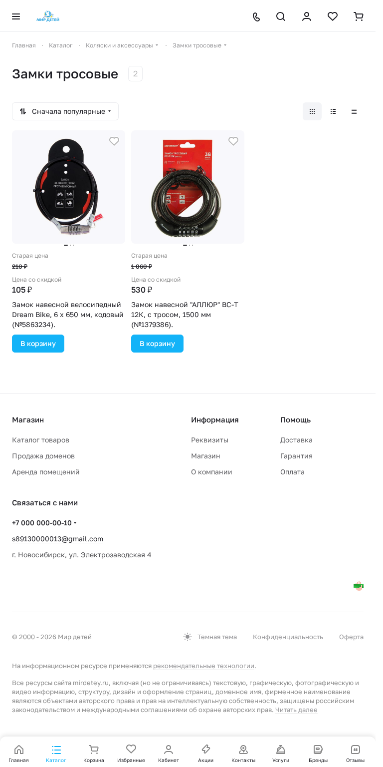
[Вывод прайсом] (354, 111)
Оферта (351, 637)
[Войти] (307, 16)
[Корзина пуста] (359, 16)
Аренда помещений (46, 471)
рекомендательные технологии (203, 666)
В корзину (38, 343)
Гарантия (296, 455)
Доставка (296, 439)
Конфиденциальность (288, 637)
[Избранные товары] (333, 16)
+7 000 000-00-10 (42, 522)
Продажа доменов (43, 455)
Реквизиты (209, 439)
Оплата (292, 471)
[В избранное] (114, 141)
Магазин (205, 455)
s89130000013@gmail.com (57, 538)
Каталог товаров (40, 439)
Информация (215, 419)
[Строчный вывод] (333, 111)
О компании (211, 471)
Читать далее (296, 710)
